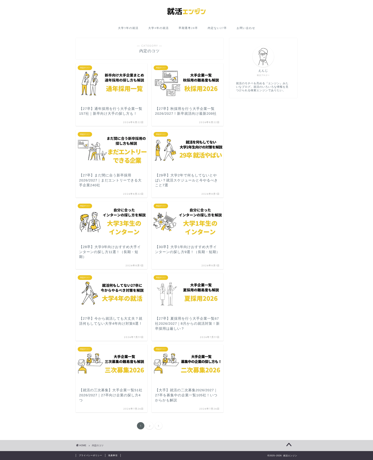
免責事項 (113, 455)
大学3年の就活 (128, 28)
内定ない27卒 (217, 28)
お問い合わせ (246, 28)
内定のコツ (98, 445)
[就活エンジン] (186, 20)
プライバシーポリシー (90, 455)
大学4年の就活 (158, 28)
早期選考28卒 (188, 28)
